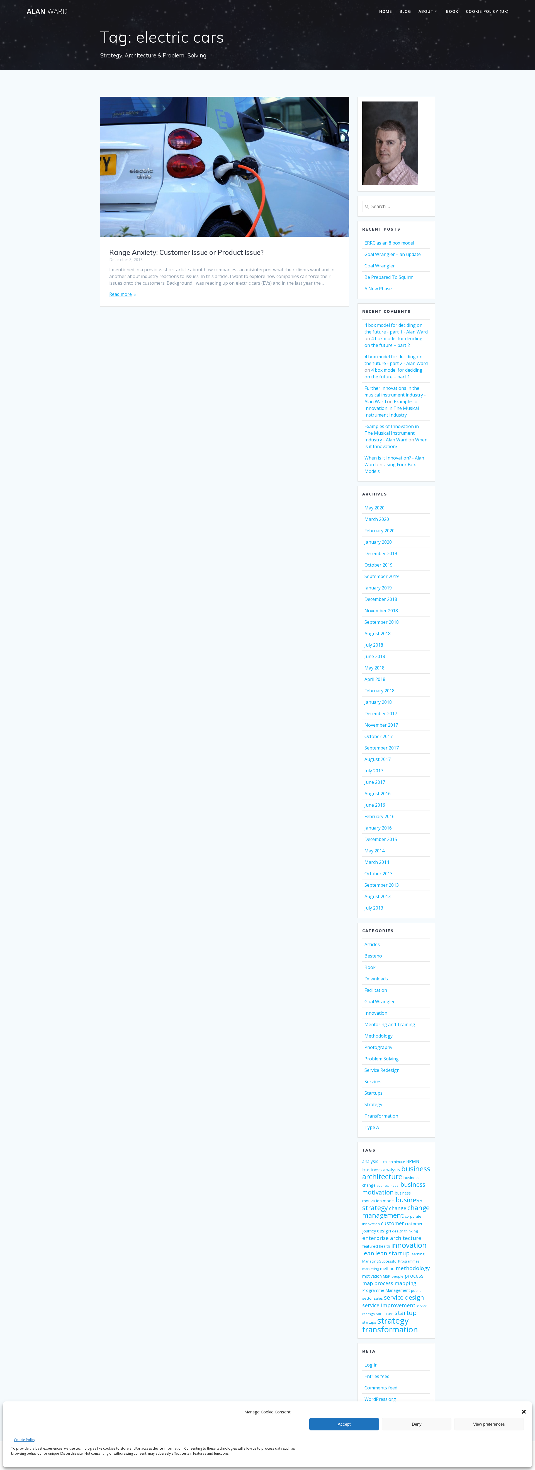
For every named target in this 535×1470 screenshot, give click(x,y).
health (384, 1246)
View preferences (489, 1424)
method (387, 1268)
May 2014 (374, 851)
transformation (390, 1329)
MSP (386, 1276)
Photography (378, 1047)
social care (384, 1313)
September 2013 (381, 885)
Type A (371, 1127)
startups (369, 1322)
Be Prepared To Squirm (389, 277)
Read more (120, 294)
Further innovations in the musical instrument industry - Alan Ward (395, 395)
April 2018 (374, 679)
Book (452, 11)
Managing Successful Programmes (391, 1261)
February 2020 (379, 531)
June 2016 (374, 805)
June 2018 (374, 656)
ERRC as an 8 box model (389, 243)
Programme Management (386, 1290)
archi (384, 1161)
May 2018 (374, 668)
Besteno (373, 956)
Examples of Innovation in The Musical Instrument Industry (391, 408)
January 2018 (378, 702)
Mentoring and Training (389, 1024)
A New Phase (378, 289)
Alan (47, 11)
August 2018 (377, 633)
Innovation (375, 1013)
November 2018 (381, 611)
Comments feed (380, 1388)
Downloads (376, 979)
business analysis (381, 1169)
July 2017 (373, 771)
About (426, 11)
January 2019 (378, 588)
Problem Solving (381, 1059)
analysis (370, 1161)
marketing (370, 1268)
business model (388, 1186)
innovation (409, 1245)
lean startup (392, 1253)
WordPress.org (380, 1399)
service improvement (388, 1305)
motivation (372, 1276)
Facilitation (375, 990)
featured (370, 1246)
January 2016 (378, 828)
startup (406, 1312)
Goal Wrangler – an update (392, 254)
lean (368, 1253)
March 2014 (376, 862)
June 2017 (374, 782)
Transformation (381, 1116)
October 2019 (378, 565)
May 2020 (374, 508)
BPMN (412, 1161)
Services (372, 1082)
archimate (397, 1161)
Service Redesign (382, 1070)
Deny (417, 1424)
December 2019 (380, 553)
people (397, 1276)
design (384, 1231)
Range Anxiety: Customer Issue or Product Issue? (186, 252)
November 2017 (381, 725)
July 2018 (373, 645)
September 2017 (381, 748)
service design (404, 1297)
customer (392, 1223)
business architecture (396, 1172)
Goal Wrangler (379, 266)
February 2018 (379, 691)
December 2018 (380, 599)
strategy (393, 1320)
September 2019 (381, 576)
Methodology (378, 1036)
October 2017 (378, 736)
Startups (373, 1093)
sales (378, 1298)
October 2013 (378, 874)
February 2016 (379, 816)
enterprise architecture (391, 1238)
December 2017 (380, 713)
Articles (372, 944)
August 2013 (377, 896)
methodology (413, 1268)
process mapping (395, 1283)
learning (417, 1254)
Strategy (373, 1104)
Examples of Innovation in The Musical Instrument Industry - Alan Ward (391, 433)
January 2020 (378, 542)
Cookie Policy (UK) (487, 11)
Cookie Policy (24, 1439)
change (397, 1208)
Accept (344, 1424)
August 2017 (377, 759)
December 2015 (380, 839)
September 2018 (381, 622)
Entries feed (377, 1376)
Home (385, 11)
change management (396, 1211)
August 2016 (377, 793)
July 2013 (373, 908)
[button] (524, 1412)
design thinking (405, 1231)
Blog (405, 11)
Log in (371, 1365)
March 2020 (376, 519)
